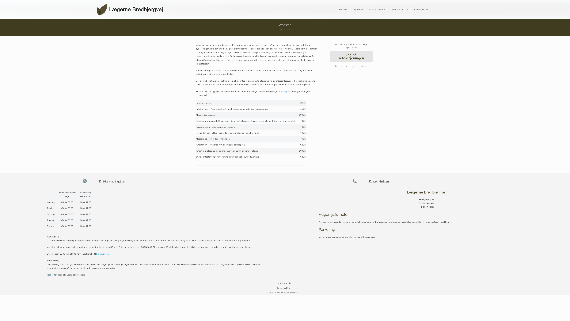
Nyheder (358, 9)
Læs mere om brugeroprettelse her (351, 66)
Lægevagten (102, 253)
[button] (351, 56)
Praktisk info (398, 9)
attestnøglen (284, 91)
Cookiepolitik (283, 288)
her (51, 274)
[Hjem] (281, 30)
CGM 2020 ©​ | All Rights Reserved (283, 293)
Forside (343, 9)
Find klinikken (421, 9)
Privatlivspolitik (283, 283)
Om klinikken (376, 9)
